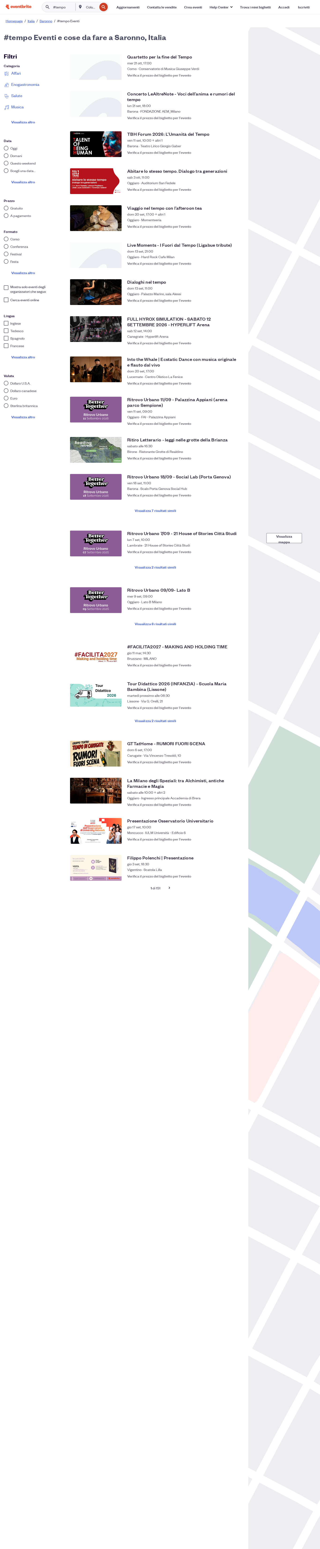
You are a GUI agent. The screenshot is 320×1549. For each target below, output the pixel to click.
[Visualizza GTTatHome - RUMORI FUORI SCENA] (96, 754)
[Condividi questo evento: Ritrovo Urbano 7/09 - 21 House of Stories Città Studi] (226, 551)
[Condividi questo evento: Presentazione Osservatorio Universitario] (226, 839)
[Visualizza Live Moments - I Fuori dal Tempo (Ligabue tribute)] (96, 255)
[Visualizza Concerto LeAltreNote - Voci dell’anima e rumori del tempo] (96, 104)
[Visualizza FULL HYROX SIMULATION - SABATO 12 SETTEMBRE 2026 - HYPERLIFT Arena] (96, 329)
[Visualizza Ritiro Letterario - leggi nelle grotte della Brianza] (96, 450)
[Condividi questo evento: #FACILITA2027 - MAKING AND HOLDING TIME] (226, 665)
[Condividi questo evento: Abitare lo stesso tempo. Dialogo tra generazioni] (226, 189)
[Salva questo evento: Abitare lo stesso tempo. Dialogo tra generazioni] (236, 189)
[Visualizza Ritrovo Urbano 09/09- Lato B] (96, 600)
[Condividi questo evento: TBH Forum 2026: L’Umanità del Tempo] (226, 152)
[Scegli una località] (80, 7)
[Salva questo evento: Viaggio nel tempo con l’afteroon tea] (236, 226)
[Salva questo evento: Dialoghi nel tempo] (236, 300)
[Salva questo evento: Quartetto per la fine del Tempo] (236, 75)
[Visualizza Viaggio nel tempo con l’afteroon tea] (96, 218)
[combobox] (91, 7)
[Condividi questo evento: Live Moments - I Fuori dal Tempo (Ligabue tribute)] (226, 263)
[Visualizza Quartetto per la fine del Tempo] (96, 67)
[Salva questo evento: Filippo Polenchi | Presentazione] (236, 876)
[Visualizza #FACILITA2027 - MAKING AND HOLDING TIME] (96, 657)
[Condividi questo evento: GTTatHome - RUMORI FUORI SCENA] (226, 762)
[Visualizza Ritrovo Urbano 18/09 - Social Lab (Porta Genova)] (96, 487)
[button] (221, 7)
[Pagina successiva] (169, 888)
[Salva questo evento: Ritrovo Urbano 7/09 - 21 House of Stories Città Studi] (236, 551)
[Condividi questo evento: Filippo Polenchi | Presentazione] (226, 876)
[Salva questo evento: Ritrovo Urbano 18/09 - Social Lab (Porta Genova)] (236, 495)
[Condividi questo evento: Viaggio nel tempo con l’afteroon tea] (226, 226)
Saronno (46, 20)
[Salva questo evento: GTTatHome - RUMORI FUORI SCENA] (236, 762)
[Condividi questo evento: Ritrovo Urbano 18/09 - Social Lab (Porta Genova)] (226, 495)
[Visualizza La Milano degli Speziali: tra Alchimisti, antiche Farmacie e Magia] (96, 791)
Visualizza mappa (284, 538)
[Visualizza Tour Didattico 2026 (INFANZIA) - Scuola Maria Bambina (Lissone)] (96, 694)
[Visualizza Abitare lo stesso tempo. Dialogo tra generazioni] (96, 181)
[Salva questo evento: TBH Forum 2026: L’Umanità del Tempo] (236, 152)
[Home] (18, 7)
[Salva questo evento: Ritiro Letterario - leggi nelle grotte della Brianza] (236, 458)
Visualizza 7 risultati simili (155, 510)
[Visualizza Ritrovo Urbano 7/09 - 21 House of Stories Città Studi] (96, 543)
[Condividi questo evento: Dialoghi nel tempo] (226, 300)
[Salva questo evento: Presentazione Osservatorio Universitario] (236, 839)
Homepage (14, 20)
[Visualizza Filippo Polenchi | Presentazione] (96, 868)
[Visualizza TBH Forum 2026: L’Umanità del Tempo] (96, 144)
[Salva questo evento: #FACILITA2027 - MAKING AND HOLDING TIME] (236, 665)
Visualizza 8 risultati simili (155, 623)
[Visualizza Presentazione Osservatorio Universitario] (96, 831)
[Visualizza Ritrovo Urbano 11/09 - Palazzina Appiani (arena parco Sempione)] (96, 409)
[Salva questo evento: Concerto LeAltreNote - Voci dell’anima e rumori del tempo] (236, 115)
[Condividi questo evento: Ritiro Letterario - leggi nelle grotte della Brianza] (226, 458)
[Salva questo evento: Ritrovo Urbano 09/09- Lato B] (236, 608)
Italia (31, 20)
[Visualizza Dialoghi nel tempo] (96, 292)
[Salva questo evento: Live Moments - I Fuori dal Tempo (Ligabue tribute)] (236, 263)
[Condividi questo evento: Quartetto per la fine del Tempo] (226, 75)
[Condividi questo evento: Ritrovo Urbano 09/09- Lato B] (226, 608)
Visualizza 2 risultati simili (155, 567)
